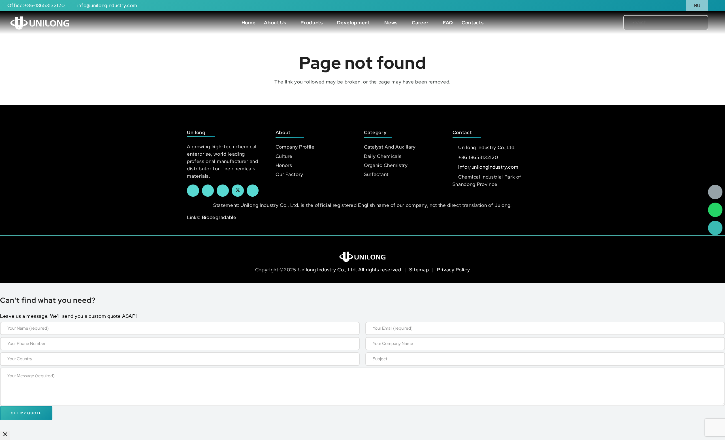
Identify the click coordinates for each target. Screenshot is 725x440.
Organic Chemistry (386, 165)
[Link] (39, 22)
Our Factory (289, 174)
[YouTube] (223, 190)
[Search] (694, 22)
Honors (284, 165)
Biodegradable (219, 217)
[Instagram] (253, 190)
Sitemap (419, 270)
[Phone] (715, 228)
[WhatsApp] (715, 210)
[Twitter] (238, 190)
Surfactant (376, 174)
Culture (284, 156)
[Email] (715, 192)
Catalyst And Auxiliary (390, 147)
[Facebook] (193, 190)
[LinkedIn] (208, 190)
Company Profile (295, 147)
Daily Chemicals (382, 156)
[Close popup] (5, 435)
